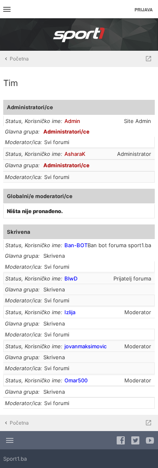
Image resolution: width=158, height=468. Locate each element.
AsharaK (74, 154)
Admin (72, 121)
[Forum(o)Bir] (148, 59)
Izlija (69, 312)
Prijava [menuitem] (144, 9)
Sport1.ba (15, 458)
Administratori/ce (30, 107)
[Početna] (79, 34)
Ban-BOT (76, 245)
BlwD (70, 278)
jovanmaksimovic (85, 346)
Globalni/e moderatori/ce (40, 196)
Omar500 (76, 380)
